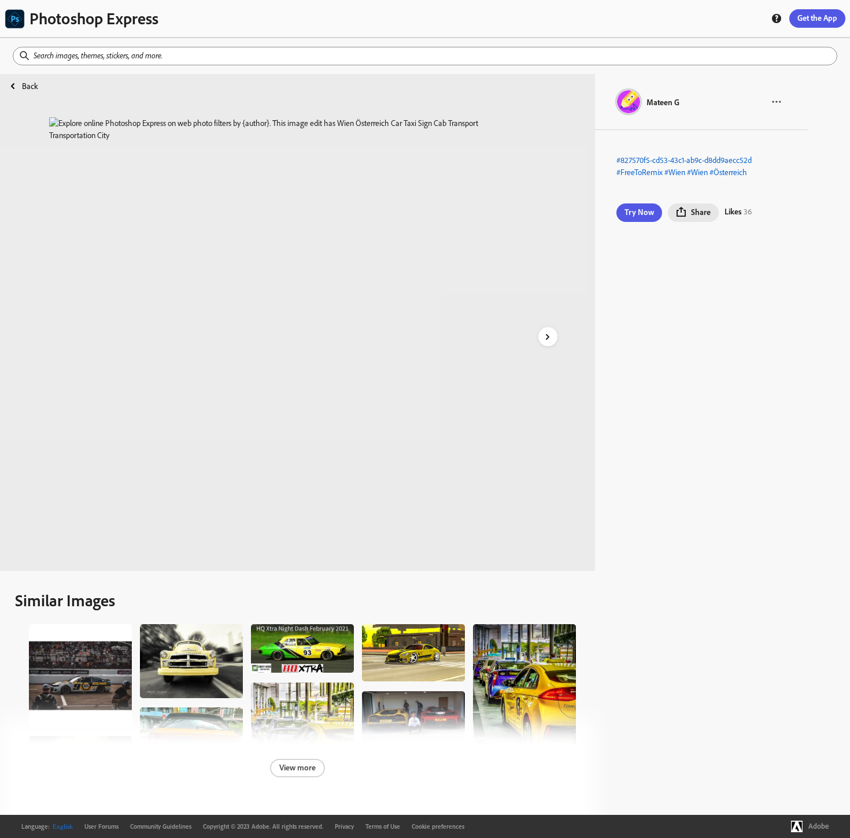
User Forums (101, 826)
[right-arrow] (547, 336)
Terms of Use (382, 826)
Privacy (344, 826)
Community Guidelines (160, 826)
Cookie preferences (438, 826)
